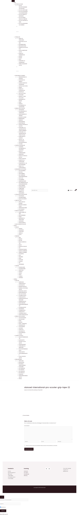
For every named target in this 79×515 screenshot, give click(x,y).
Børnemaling (21, 118)
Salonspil (21, 328)
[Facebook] (46, 469)
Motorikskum (22, 371)
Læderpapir (21, 154)
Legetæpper (21, 253)
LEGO (20, 255)
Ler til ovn (21, 178)
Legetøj (20, 56)
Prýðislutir (17, 37)
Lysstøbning (21, 179)
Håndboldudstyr (22, 301)
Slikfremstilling (22, 187)
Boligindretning (22, 44)
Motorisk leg (22, 372)
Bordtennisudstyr (23, 292)
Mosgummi (21, 94)
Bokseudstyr (21, 340)
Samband (26, 471)
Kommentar (27, 425)
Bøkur (20, 245)
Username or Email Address (5, 499)
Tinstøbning (21, 190)
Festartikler (21, 195)
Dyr (19, 247)
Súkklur (17, 227)
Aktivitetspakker (22, 317)
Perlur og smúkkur (19, 210)
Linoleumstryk (22, 121)
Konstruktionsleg (23, 249)
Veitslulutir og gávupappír (21, 194)
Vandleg (20, 276)
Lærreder (21, 120)
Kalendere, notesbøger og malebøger (22, 148)
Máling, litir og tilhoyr (20, 108)
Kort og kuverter (22, 198)
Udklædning (21, 264)
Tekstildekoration (23, 142)
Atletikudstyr (22, 285)
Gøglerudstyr (22, 325)
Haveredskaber (22, 268)
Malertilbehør (22, 123)
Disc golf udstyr (22, 294)
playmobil (21, 259)
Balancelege (21, 362)
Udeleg (20, 273)
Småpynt (20, 103)
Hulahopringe (22, 326)
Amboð (20, 87)
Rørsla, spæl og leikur (20, 316)
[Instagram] (49, 469)
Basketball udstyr (23, 291)
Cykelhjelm (21, 231)
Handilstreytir (26, 474)
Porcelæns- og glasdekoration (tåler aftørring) (22, 129)
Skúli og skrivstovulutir (20, 224)
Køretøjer (21, 270)
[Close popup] (2, 497)
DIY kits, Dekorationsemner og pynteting (23, 7)
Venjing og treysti (19, 335)
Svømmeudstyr (22, 310)
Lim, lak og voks (22, 93)
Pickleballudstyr (22, 307)
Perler (20, 216)
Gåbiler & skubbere (23, 252)
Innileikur (17, 236)
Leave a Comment (28, 390)
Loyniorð (1, 503)
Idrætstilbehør (22, 302)
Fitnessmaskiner (22, 344)
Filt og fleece (21, 209)
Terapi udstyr (22, 352)
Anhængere (21, 230)
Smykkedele (21, 221)
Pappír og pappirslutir (20, 145)
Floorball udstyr (22, 295)
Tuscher (20, 143)
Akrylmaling (21, 109)
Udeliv (20, 274)
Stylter (20, 334)
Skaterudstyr (22, 331)
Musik (20, 258)
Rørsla (15, 279)
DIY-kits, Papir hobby (23, 10)
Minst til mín (3, 507)
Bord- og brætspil (23, 323)
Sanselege (21, 374)
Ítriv (15, 2)
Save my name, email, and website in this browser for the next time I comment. (41, 445)
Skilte (20, 59)
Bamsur (20, 239)
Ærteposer (21, 360)
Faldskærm (21, 366)
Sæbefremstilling (22, 181)
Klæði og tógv (18, 200)
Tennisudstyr (21, 311)
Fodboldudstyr (22, 297)
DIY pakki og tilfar (19, 4)
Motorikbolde (22, 368)
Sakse (20, 102)
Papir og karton (22, 158)
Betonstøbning (22, 170)
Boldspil (20, 322)
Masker (20, 57)
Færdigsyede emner (23, 207)
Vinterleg (21, 277)
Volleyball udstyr (22, 313)
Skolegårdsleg (22, 332)
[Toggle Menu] (13, 1)
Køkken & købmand (23, 250)
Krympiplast (21, 91)
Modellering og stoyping (20, 169)
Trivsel (20, 378)
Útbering (25, 475)
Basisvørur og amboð (20, 75)
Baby (20, 237)
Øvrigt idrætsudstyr (23, 314)
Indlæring (21, 256)
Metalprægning (22, 215)
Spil (19, 262)
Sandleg (20, 271)
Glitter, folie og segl (23, 86)
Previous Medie (25, 415)
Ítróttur (17, 280)
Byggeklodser (22, 267)
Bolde (20, 320)
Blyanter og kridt (22, 117)
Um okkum (26, 472)
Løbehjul (21, 233)
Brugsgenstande (22, 46)
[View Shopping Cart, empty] (75, 190)
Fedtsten (21, 172)
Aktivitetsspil (22, 319)
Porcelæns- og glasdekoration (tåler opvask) (22, 133)
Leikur (15, 225)
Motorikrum (21, 369)
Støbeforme (21, 188)
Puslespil (21, 261)
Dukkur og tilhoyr (23, 246)
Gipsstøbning (22, 173)
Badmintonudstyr (22, 286)
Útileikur (17, 265)
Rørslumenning (18, 359)
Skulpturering (22, 185)
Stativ (20, 234)
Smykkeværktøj (22, 222)
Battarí (20, 240)
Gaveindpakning (22, 197)
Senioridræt (21, 308)
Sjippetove (21, 329)
